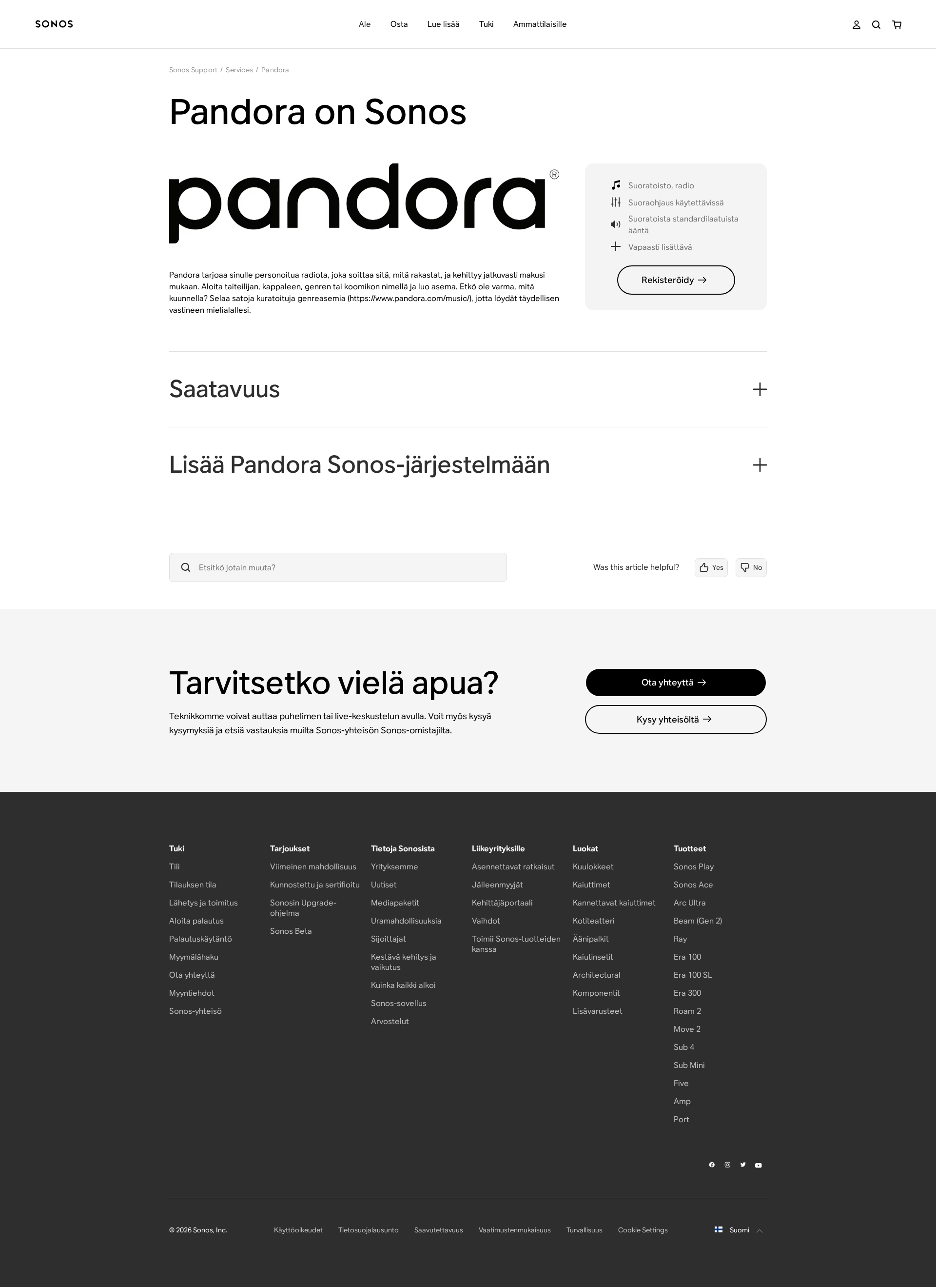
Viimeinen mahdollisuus (313, 867)
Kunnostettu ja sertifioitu (315, 885)
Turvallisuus (584, 1230)
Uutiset (384, 885)
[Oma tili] (856, 24)
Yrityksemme (394, 867)
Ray (680, 939)
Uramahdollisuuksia (406, 921)
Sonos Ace (693, 885)
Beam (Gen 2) (698, 921)
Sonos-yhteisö (195, 1011)
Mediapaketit (395, 903)
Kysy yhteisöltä (668, 719)
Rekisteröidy (668, 279)
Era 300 (687, 993)
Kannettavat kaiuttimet (614, 903)
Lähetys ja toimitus (203, 903)
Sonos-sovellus (399, 1003)
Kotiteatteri (594, 921)
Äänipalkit (591, 939)
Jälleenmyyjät (497, 885)
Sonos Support (193, 69)
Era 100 (687, 957)
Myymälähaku (193, 957)
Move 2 (687, 1029)
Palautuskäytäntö (200, 939)
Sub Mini (689, 1065)
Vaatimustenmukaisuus (515, 1230)
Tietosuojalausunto (368, 1230)
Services (239, 69)
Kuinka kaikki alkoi (403, 985)
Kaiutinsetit (593, 957)
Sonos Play (694, 867)
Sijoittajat (388, 939)
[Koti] (54, 24)
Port (681, 1119)
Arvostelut (390, 1021)
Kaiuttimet (591, 885)
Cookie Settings (643, 1230)
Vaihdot (486, 921)
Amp (682, 1101)
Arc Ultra (690, 903)
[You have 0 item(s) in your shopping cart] (896, 24)
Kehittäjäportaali (502, 903)
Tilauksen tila (192, 885)
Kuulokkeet (593, 867)
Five (681, 1083)
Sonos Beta (291, 931)
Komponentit (596, 993)
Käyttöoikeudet (298, 1230)
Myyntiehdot (191, 993)
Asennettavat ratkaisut (513, 867)
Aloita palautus (196, 921)
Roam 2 (687, 1011)
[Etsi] (876, 24)
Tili (174, 867)
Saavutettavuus (438, 1230)
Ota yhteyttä (668, 682)
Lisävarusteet (598, 1011)
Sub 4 (684, 1047)
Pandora (275, 69)
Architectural (597, 975)
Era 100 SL (693, 975)
